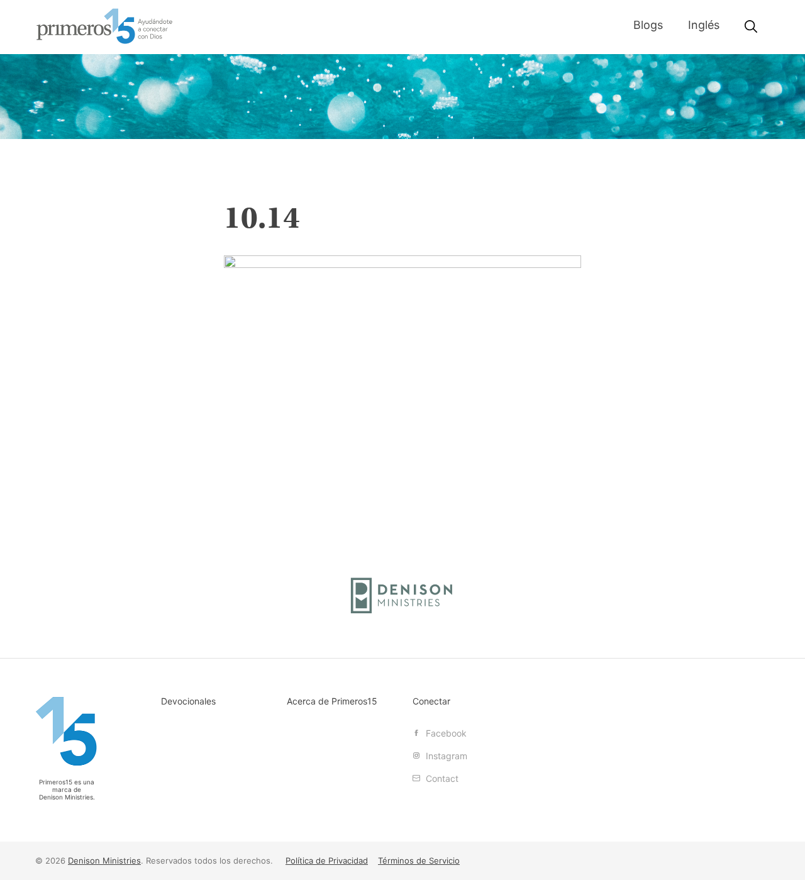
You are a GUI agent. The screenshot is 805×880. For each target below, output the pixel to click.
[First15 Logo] (66, 731)
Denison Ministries (66, 797)
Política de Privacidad (327, 860)
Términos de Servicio (419, 860)
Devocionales (188, 701)
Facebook (445, 733)
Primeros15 (104, 26)
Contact (440, 778)
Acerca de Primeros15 (332, 701)
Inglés (703, 24)
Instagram (445, 755)
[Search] (751, 27)
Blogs (648, 24)
